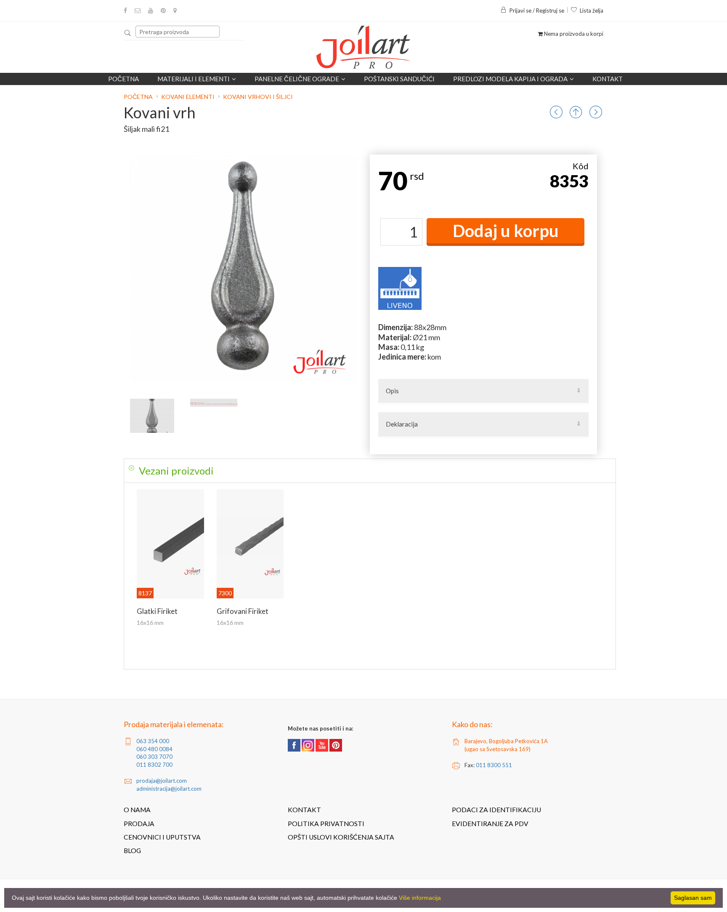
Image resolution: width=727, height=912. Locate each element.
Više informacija (420, 897)
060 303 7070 (154, 756)
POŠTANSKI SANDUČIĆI (399, 79)
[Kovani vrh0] (152, 416)
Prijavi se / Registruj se (536, 10)
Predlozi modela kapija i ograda (510, 79)
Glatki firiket (157, 611)
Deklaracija (402, 424)
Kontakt (607, 79)
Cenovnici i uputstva (162, 837)
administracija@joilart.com (169, 788)
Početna (123, 79)
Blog (132, 850)
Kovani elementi (188, 96)
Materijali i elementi (193, 79)
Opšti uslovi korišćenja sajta (341, 837)
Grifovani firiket (242, 611)
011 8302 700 (154, 764)
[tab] (370, 471)
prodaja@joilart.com (161, 780)
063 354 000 (152, 741)
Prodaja (139, 823)
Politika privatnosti (326, 823)
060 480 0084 (154, 749)
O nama (137, 809)
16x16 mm (150, 622)
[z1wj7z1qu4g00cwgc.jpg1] (214, 403)
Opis (392, 391)
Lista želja (591, 10)
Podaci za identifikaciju (496, 809)
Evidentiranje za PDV (490, 823)
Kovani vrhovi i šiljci (258, 96)
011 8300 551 (494, 765)
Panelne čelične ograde (297, 79)
